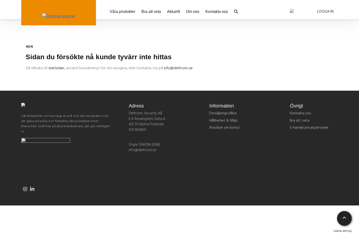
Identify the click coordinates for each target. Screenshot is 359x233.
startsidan (56, 68)
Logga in (325, 12)
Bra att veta (151, 12)
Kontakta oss (216, 12)
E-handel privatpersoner (309, 128)
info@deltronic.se (178, 68)
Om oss (192, 12)
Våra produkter (122, 12)
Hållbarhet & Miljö (223, 121)
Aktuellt (173, 12)
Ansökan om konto (224, 128)
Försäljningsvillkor (223, 113)
